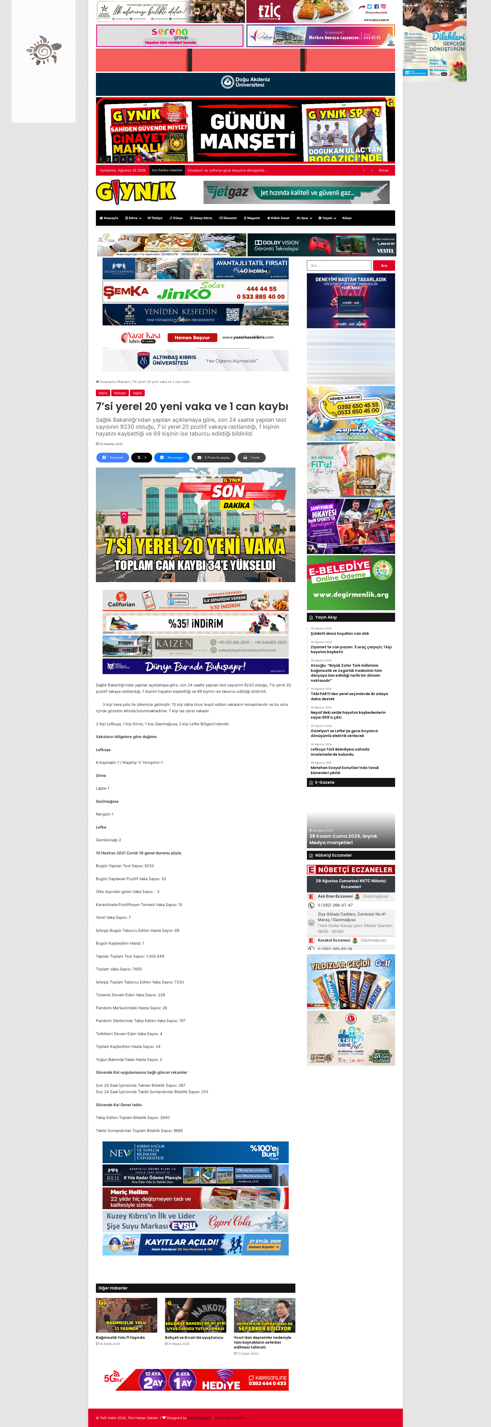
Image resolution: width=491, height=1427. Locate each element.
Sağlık (137, 393)
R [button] (131, 159)
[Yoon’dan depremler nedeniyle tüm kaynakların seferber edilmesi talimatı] (264, 1315)
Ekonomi (230, 218)
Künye (384, 170)
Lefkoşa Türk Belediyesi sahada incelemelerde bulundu (231, 170)
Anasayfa (110, 218)
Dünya (177, 218)
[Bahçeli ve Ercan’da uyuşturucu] (195, 1315)
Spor (304, 218)
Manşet (123, 382)
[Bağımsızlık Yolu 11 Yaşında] (126, 1315)
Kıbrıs (133, 218)
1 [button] (101, 159)
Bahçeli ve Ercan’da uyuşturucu (194, 1337)
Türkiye (156, 218)
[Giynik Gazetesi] (136, 192)
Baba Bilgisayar (199, 1418)
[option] (351, 820)
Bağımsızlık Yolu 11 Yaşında (120, 1337)
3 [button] (115, 159)
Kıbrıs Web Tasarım (229, 1418)
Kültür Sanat (279, 218)
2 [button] (108, 159)
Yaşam (326, 218)
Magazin (253, 218)
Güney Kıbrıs (202, 218)
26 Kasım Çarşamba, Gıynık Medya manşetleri (342, 839)
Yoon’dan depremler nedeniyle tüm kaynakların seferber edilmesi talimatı (262, 1342)
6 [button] (138, 159)
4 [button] (123, 159)
